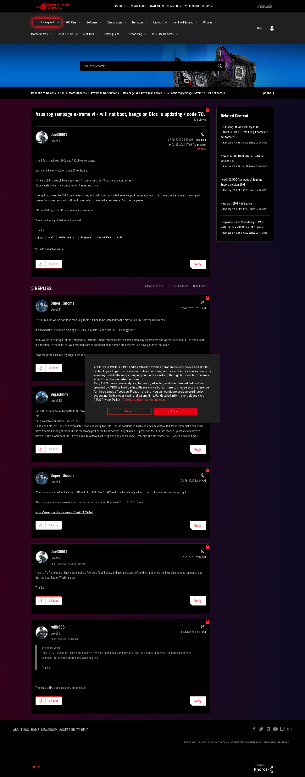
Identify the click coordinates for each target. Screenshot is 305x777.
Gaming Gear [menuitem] (111, 34)
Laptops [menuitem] (158, 22)
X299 (119, 237)
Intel (50, 237)
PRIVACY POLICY (220, 742)
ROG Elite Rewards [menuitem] (163, 34)
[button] (40, 264)
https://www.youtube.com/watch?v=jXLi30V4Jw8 (64, 512)
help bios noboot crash (51, 249)
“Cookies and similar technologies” (144, 399)
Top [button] (38, 767)
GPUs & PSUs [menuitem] (65, 34)
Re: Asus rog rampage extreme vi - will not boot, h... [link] (197, 93)
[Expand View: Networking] (145, 34)
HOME (35, 730)
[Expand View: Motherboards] (51, 34)
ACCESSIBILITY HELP (73, 730)
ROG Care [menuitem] (71, 22)
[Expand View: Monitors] (97, 34)
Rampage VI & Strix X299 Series (142, 93)
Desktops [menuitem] (137, 22)
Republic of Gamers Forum (48, 93)
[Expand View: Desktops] (146, 22)
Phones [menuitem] (207, 22)
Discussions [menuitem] (114, 22)
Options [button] (266, 93)
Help (259, 28)
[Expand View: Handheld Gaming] (196, 22)
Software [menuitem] (92, 22)
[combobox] (152, 66)
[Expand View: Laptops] (166, 22)
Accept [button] (176, 411)
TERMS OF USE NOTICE (196, 742)
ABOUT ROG (21, 730)
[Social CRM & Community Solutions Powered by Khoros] (263, 768)
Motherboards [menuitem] (39, 34)
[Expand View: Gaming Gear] (122, 34)
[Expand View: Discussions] (125, 22)
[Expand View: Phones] (216, 22)
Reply (197, 264)
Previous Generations (105, 93)
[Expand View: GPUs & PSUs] (76, 34)
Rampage (86, 237)
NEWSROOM (49, 730)
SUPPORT (208, 6)
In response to (69, 563)
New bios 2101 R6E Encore (236, 203)
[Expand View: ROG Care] (80, 22)
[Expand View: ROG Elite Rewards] (177, 34)
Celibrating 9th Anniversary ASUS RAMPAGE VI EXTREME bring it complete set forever (244, 132)
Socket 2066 (104, 237)
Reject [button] (129, 411)
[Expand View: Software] (101, 22)
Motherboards (78, 93)
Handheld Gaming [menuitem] (183, 22)
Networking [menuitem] (135, 34)
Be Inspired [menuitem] (47, 22)
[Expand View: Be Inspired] (59, 22)
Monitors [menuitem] (88, 34)
